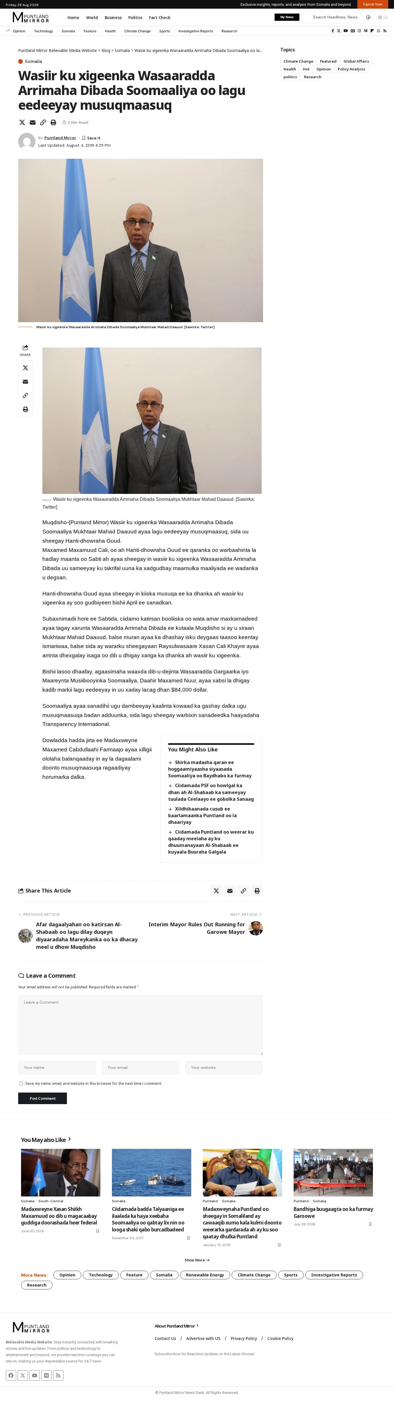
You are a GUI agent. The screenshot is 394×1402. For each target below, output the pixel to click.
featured (328, 61)
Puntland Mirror (60, 137)
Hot (306, 69)
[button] (372, 4)
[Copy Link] (43, 122)
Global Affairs (356, 61)
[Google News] (352, 31)
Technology (43, 31)
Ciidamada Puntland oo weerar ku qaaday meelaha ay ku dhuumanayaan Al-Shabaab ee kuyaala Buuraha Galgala (211, 842)
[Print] (53, 122)
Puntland (210, 1201)
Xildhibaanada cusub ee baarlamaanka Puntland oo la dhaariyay (202, 815)
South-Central (51, 1201)
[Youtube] (34, 1375)
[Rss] (385, 31)
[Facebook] (332, 31)
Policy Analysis (351, 69)
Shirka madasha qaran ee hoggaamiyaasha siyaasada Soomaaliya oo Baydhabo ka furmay (210, 769)
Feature (90, 31)
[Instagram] (359, 31)
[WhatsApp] (379, 31)
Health (110, 31)
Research (229, 31)
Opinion (19, 31)
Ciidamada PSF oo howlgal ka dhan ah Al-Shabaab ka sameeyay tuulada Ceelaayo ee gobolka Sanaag (211, 792)
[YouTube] (345, 31)
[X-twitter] (23, 1375)
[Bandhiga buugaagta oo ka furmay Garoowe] (333, 1172)
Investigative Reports (196, 31)
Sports (164, 31)
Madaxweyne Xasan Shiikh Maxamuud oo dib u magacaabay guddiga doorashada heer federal (59, 1216)
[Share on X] (22, 122)
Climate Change (137, 31)
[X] (338, 31)
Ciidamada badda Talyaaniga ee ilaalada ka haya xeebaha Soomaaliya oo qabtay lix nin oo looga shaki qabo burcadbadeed (148, 1219)
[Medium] (365, 31)
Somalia (68, 31)
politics (290, 76)
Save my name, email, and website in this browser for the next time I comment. (93, 1083)
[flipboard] (372, 31)
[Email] (33, 122)
